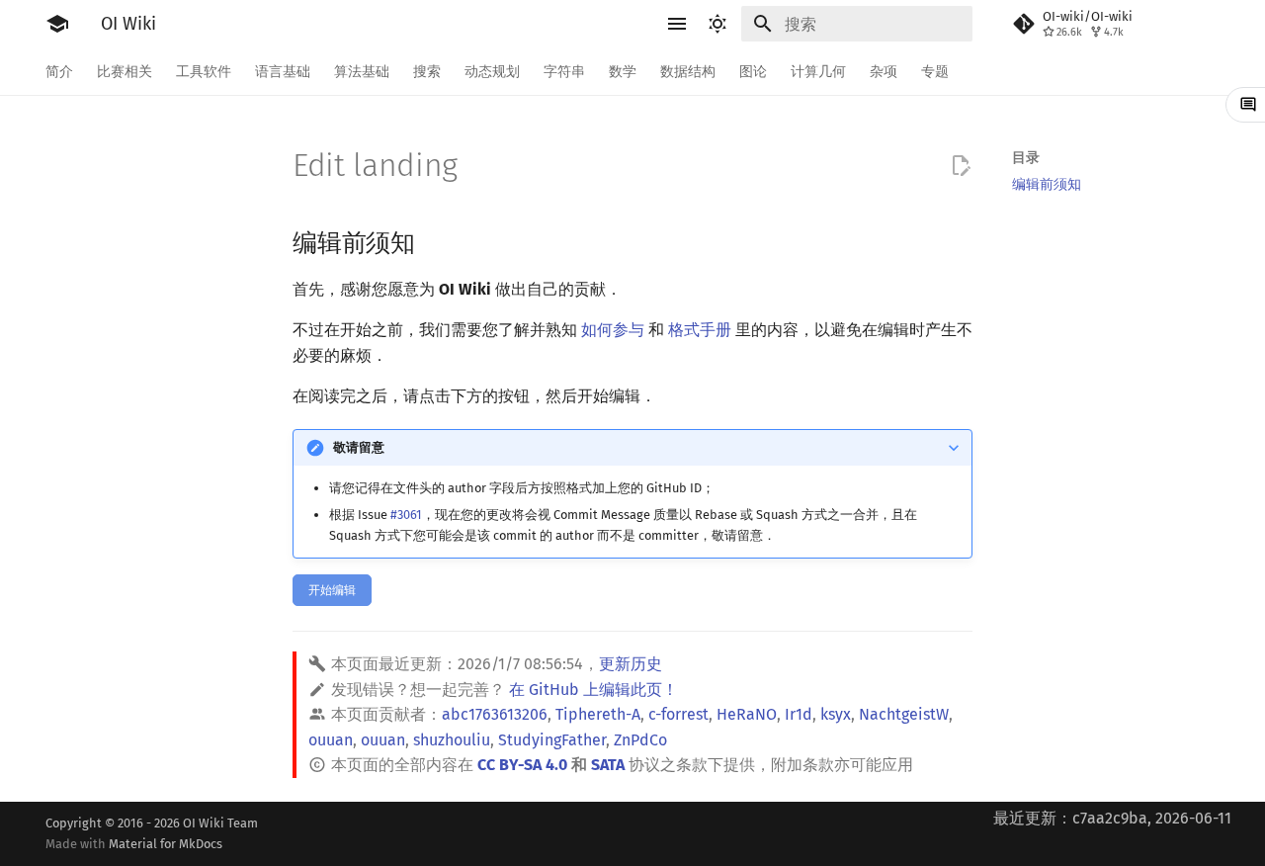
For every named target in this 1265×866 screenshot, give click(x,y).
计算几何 (818, 71)
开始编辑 (332, 590)
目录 (1026, 157)
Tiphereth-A (597, 714)
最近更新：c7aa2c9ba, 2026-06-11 (1112, 818)
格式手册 (699, 329)
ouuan (330, 740)
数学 (622, 71)
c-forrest (678, 714)
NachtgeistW (904, 714)
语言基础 (282, 71)
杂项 (883, 71)
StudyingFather (552, 740)
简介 (59, 71)
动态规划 (492, 71)
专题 (935, 71)
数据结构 (688, 71)
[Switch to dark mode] (717, 23)
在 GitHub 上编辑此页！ (593, 689)
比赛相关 (124, 71)
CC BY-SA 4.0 (522, 764)
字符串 (564, 71)
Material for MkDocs (165, 843)
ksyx (835, 714)
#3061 (406, 514)
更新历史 (630, 663)
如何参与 (612, 329)
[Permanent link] (434, 240)
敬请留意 (358, 447)
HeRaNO (747, 714)
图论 (753, 71)
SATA (608, 764)
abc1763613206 (495, 714)
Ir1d (798, 714)
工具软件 (203, 71)
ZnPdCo (640, 740)
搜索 (427, 71)
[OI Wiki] (57, 23)
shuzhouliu (451, 740)
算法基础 (361, 71)
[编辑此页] (960, 166)
